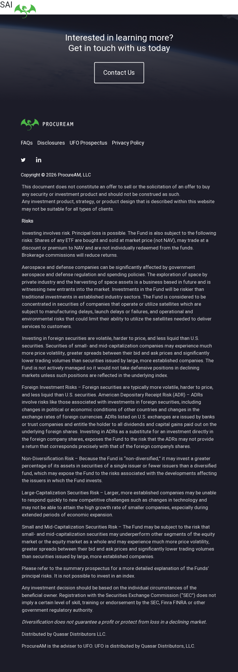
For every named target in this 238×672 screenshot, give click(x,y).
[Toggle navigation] (216, 11)
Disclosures (51, 143)
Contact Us (119, 72)
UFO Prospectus (88, 143)
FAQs (27, 143)
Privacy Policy (128, 143)
